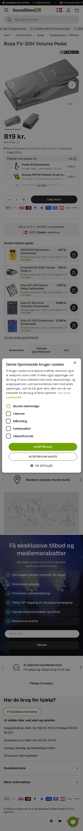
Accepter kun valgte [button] (43, 456)
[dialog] (41, 415)
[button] (41, 465)
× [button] (74, 362)
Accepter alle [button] (43, 446)
